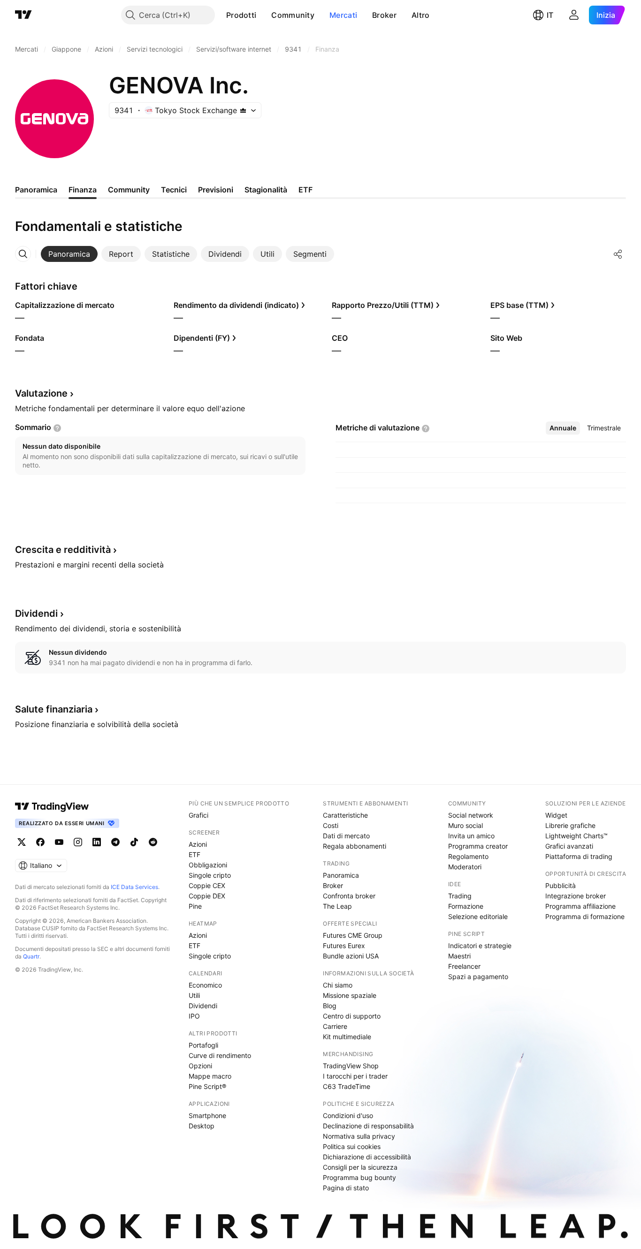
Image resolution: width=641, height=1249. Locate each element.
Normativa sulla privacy (359, 1136)
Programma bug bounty (359, 1177)
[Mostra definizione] (57, 428)
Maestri (459, 956)
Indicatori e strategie (479, 946)
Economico (205, 985)
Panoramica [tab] (36, 189)
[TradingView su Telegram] (115, 842)
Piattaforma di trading (578, 856)
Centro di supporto (352, 1016)
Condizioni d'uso (348, 1115)
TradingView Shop (351, 1066)
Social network (470, 815)
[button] (263, 15)
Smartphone (207, 1115)
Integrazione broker (575, 896)
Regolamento (468, 856)
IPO (194, 1016)
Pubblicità (560, 885)
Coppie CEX (207, 885)
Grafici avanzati (569, 846)
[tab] (69, 254)
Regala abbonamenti (354, 846)
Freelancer (464, 966)
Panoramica (341, 875)
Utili (194, 995)
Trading (460, 896)
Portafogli (203, 1045)
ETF (194, 854)
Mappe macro (210, 1076)
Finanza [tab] (83, 189)
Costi (330, 825)
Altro (421, 15)
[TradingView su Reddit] (153, 842)
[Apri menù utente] (574, 15)
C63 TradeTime (346, 1086)
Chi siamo (337, 985)
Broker (384, 15)
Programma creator (478, 846)
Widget (556, 815)
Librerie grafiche (570, 825)
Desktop (201, 1126)
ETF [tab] (305, 189)
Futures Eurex (344, 946)
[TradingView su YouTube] (59, 842)
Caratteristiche (345, 815)
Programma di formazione (585, 916)
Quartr (31, 956)
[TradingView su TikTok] (134, 842)
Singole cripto (210, 875)
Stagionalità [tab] (265, 189)
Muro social (465, 825)
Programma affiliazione (580, 906)
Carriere (335, 1026)
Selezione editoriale (478, 916)
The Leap (337, 906)
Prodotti (241, 15)
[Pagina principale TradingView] (23, 15)
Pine (195, 906)
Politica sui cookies (352, 1146)
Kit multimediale (347, 1037)
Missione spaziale (349, 995)
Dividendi (203, 1006)
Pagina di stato (346, 1188)
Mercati (343, 15)
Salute (53, 709)
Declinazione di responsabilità (368, 1126)
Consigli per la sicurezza (360, 1167)
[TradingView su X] (21, 842)
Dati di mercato (346, 836)
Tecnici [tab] (174, 189)
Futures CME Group (352, 935)
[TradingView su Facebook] (40, 842)
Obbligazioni (208, 865)
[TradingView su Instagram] (77, 842)
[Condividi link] (618, 254)
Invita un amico (471, 836)
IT (550, 15)
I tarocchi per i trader (355, 1076)
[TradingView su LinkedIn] (96, 842)
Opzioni (200, 1066)
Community (292, 15)
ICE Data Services (134, 886)
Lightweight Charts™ (576, 836)
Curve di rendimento (220, 1055)
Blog (329, 1006)
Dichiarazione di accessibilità (367, 1157)
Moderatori (464, 867)
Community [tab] (129, 189)
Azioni (198, 844)
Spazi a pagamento (478, 977)
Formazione (465, 906)
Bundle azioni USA (351, 956)
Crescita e (63, 549)
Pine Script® (207, 1086)
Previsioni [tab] (215, 189)
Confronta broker (349, 896)
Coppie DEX (207, 896)
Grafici (198, 815)
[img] (243, 110)
